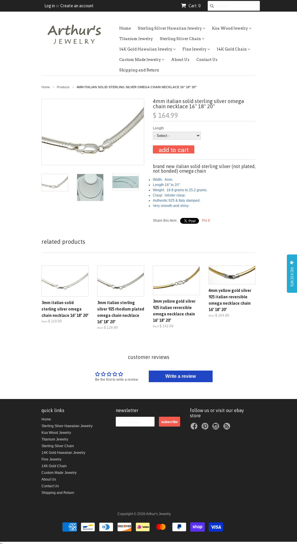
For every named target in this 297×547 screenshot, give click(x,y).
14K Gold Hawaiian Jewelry (146, 49)
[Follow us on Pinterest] (206, 428)
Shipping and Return (139, 70)
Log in (49, 5)
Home (125, 28)
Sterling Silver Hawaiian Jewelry (170, 28)
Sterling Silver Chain (181, 39)
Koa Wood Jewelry (230, 28)
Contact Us (207, 59)
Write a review (180, 376)
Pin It (206, 221)
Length (158, 128)
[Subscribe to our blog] (227, 428)
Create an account (77, 5)
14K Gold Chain (232, 49)
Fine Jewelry (194, 49)
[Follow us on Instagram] (216, 428)
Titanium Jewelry (136, 39)
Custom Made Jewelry (140, 59)
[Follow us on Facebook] (195, 428)
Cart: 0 (194, 5)
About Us (180, 59)
